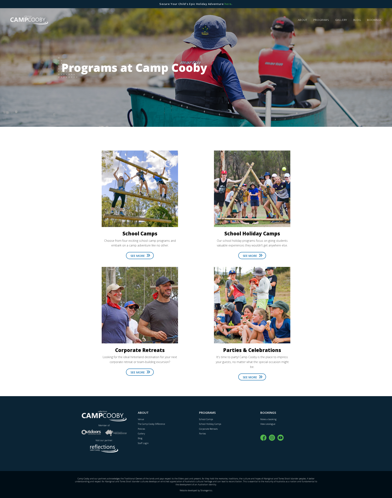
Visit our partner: (104, 440)
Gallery (141, 433)
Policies (141, 428)
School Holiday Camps (210, 423)
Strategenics (206, 490)
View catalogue (267, 423)
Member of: (104, 425)
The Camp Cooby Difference (151, 423)
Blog (140, 438)
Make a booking (268, 419)
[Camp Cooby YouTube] (280, 437)
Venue (141, 419)
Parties (202, 433)
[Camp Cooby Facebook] (263, 437)
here (228, 4)
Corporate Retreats (208, 428)
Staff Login (143, 443)
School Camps (206, 419)
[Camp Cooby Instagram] (272, 437)
